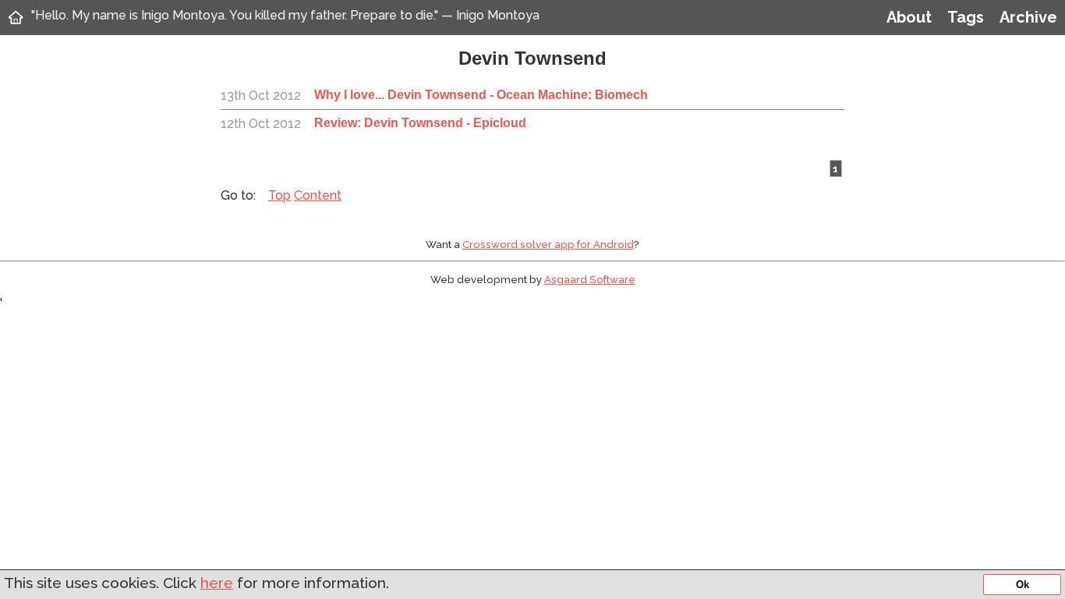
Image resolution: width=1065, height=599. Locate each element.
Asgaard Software (589, 279)
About (909, 17)
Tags (965, 17)
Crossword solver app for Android (548, 244)
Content (317, 195)
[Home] (15, 17)
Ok (1022, 584)
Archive (1028, 17)
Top (279, 195)
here (216, 582)
